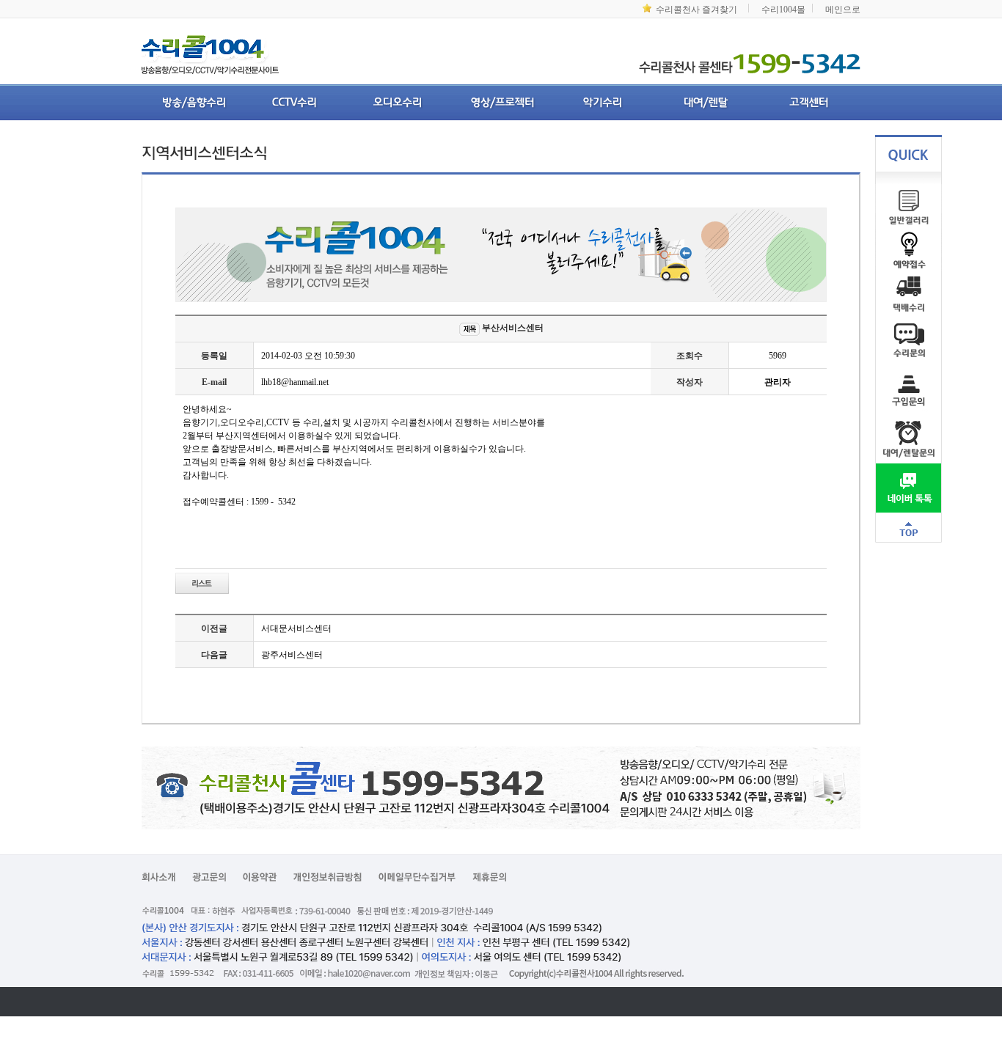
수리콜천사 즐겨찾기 (696, 9)
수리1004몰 (783, 9)
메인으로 (842, 9)
